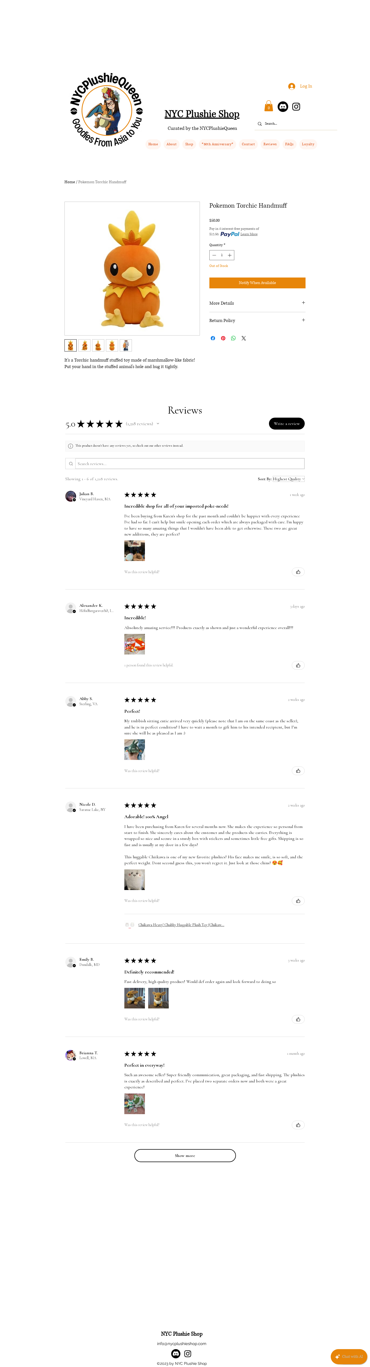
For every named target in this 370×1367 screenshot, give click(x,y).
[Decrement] (213, 255)
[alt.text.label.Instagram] (187, 1353)
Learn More (249, 234)
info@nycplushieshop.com (181, 1343)
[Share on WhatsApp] (233, 338)
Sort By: (265, 479)
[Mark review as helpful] (298, 572)
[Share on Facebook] (213, 338)
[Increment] (230, 255)
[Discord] (283, 106)
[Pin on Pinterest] (223, 338)
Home (69, 182)
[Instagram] (296, 106)
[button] (189, 144)
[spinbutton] (222, 255)
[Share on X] (244, 338)
